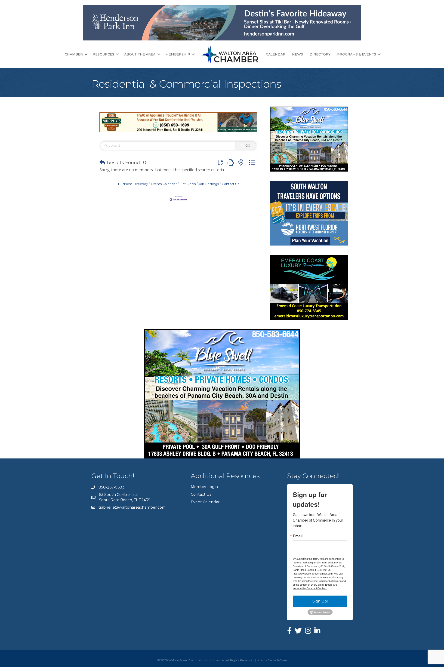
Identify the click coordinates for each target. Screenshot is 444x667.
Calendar (275, 54)
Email (297, 536)
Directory (320, 54)
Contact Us (230, 184)
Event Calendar (205, 502)
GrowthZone (277, 660)
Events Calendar (164, 184)
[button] (102, 162)
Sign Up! (320, 601)
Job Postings (209, 184)
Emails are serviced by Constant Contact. (315, 586)
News (297, 54)
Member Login (204, 487)
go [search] (247, 145)
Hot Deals (188, 184)
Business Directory (133, 184)
